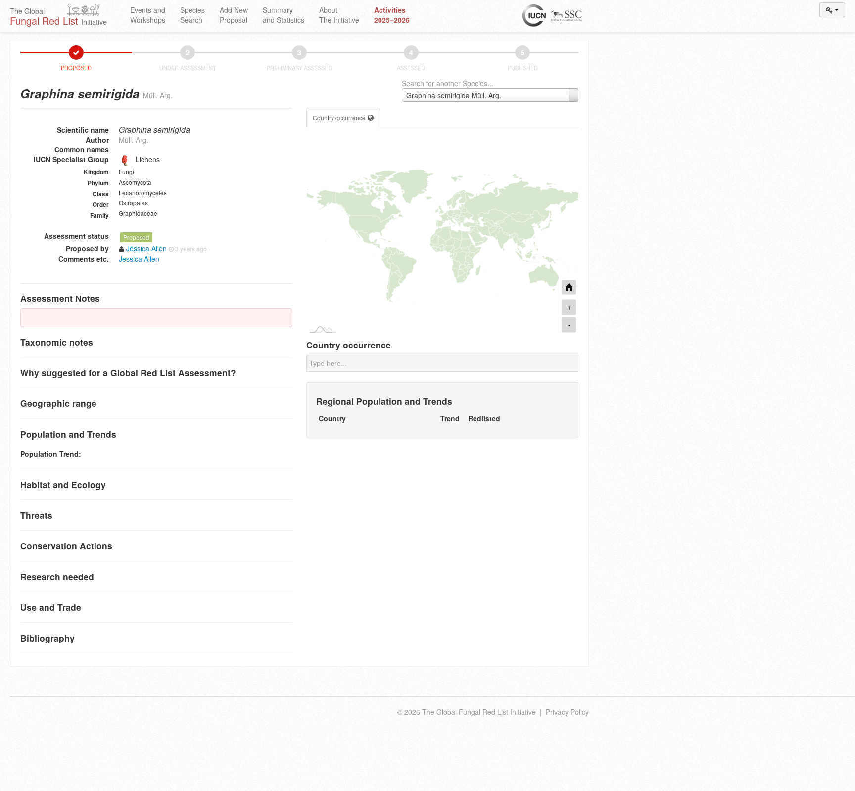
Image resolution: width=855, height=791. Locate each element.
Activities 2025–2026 (392, 15)
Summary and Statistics (283, 15)
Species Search (192, 15)
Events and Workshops (147, 15)
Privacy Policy (567, 712)
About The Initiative (339, 15)
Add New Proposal (234, 15)
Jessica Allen (139, 259)
